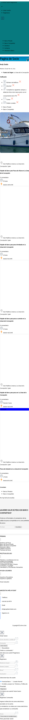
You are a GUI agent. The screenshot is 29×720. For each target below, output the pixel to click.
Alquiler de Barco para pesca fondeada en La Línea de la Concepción (13, 246)
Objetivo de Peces (5, 548)
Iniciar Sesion (17, 691)
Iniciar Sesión (7, 10)
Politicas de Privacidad (6, 561)
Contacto (7, 48)
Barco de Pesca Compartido (8, 546)
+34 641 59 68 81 (7, 601)
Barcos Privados (7, 491)
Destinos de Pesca (5, 543)
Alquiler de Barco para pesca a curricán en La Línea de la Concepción (13, 319)
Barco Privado (8, 41)
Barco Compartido (9, 43)
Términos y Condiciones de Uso (9, 560)
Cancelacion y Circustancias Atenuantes (11, 567)
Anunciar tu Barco (5, 547)
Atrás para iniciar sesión (6, 719)
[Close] (2, 632)
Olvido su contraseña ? (6, 650)
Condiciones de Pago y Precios (9, 564)
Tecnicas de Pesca (5, 550)
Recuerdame (5, 648)
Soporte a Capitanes (6, 578)
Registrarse (6, 13)
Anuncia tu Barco (9, 50)
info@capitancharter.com (9, 609)
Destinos (7, 46)
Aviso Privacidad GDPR (6, 563)
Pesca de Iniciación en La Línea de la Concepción (14, 469)
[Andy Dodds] (14, 159)
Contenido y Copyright (6, 566)
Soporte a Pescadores (6, 577)
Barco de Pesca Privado (7, 544)
